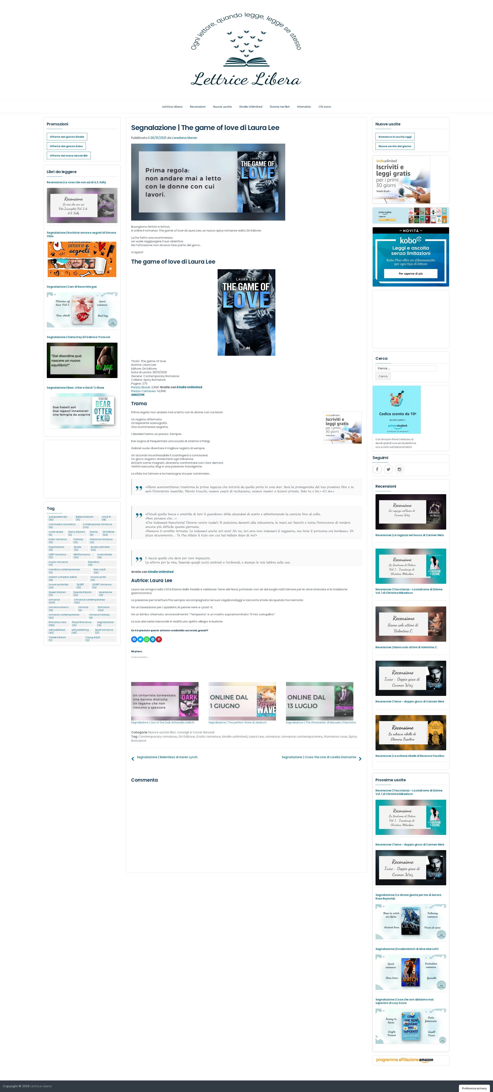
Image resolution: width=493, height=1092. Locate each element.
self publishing (80, 631)
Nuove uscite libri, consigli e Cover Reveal (181, 732)
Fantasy (78, 541)
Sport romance (104, 631)
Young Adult (93, 639)
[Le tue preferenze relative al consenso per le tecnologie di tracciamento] (474, 1088)
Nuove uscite (222, 107)
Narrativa (93, 563)
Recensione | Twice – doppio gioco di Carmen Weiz (410, 701)
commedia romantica (62, 526)
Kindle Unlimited (251, 107)
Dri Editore (187, 736)
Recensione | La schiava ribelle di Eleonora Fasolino (410, 756)
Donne (93, 533)
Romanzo (104, 609)
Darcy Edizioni (76, 533)
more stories (104, 556)
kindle (77, 548)
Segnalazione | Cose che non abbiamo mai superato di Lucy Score (404, 1001)
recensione (105, 594)
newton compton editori (63, 578)
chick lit (106, 518)
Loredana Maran (184, 138)
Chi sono (325, 107)
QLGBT (80, 586)
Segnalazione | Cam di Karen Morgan (72, 287)
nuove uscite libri (58, 586)
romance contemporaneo (302, 736)
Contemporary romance (157, 736)
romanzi (83, 609)
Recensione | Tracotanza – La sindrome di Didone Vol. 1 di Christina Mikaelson (409, 591)
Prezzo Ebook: (141, 387)
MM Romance (82, 556)
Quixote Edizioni (82, 594)
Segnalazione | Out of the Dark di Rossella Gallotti (162, 722)
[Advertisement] (82, 467)
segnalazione (105, 624)
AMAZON (137, 395)
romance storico (58, 609)
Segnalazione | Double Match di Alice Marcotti (407, 949)
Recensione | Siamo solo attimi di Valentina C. (407, 647)
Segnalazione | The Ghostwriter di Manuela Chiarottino (321, 722)
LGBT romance (57, 556)
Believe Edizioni (84, 518)
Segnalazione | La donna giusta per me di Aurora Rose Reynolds (408, 896)
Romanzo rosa (335, 736)
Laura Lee (256, 736)
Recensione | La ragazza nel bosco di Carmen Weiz (410, 535)
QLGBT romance (101, 586)
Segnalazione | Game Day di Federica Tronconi (78, 337)
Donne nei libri (280, 107)
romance (272, 736)
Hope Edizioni (56, 548)
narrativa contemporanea (64, 571)
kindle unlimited (234, 736)
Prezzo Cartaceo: (144, 391)
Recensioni (197, 107)
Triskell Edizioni (57, 639)
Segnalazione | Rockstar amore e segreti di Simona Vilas (81, 234)
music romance (58, 563)
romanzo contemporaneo (64, 616)
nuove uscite (98, 578)
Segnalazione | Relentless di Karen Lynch (167, 757)
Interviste (304, 107)
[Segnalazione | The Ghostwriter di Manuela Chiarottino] (323, 701)
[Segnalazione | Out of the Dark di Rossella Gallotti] (168, 701)
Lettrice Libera (172, 107)
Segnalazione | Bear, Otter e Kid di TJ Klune (75, 388)
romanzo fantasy (99, 616)
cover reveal (56, 533)
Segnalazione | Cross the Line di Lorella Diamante (319, 757)
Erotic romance (208, 736)
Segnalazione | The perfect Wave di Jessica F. (238, 722)
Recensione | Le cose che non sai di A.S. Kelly (76, 182)
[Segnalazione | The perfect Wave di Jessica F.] (245, 701)
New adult (100, 571)
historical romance (101, 541)
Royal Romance (81, 624)
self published (57, 631)
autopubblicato (58, 518)
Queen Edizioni (57, 594)
